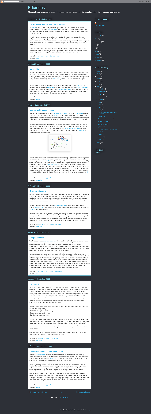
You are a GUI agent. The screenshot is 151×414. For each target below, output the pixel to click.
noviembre (102, 91)
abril (100, 110)
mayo (100, 107)
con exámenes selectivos (72, 128)
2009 (98, 87)
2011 (98, 81)
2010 (98, 84)
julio (100, 102)
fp (95, 48)
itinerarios (81, 130)
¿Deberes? (34, 284)
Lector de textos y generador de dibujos (47, 24)
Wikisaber (53, 358)
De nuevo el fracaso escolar (41, 110)
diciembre (102, 89)
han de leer (50, 87)
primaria (97, 57)
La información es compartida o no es (46, 351)
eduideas (100, 23)
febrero (101, 137)
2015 (98, 71)
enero (100, 139)
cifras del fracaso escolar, (61, 113)
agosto (101, 99)
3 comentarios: (54, 178)
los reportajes (79, 113)
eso (96, 45)
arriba (39, 207)
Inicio (61, 392)
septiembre (102, 97)
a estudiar (60, 205)
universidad (98, 60)
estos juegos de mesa (49, 241)
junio (100, 104)
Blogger (89, 410)
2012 (98, 79)
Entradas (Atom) (64, 397)
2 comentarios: (54, 56)
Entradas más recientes (38, 392)
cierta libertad (48, 161)
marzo (101, 134)
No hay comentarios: (56, 97)
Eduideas (36, 7)
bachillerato (98, 36)
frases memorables (65, 89)
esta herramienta (53, 29)
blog (96, 39)
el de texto (80, 85)
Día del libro (34, 69)
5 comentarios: (55, 338)
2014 (98, 73)
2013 (98, 76)
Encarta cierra (41, 354)
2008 (98, 143)
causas (56, 115)
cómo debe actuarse (53, 164)
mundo (38, 99)
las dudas (32, 209)
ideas (37, 58)
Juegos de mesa (36, 238)
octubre (101, 94)
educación (39, 180)
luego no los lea (57, 78)
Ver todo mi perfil (100, 25)
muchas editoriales (82, 87)
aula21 (34, 27)
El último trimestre (37, 191)
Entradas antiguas (83, 392)
